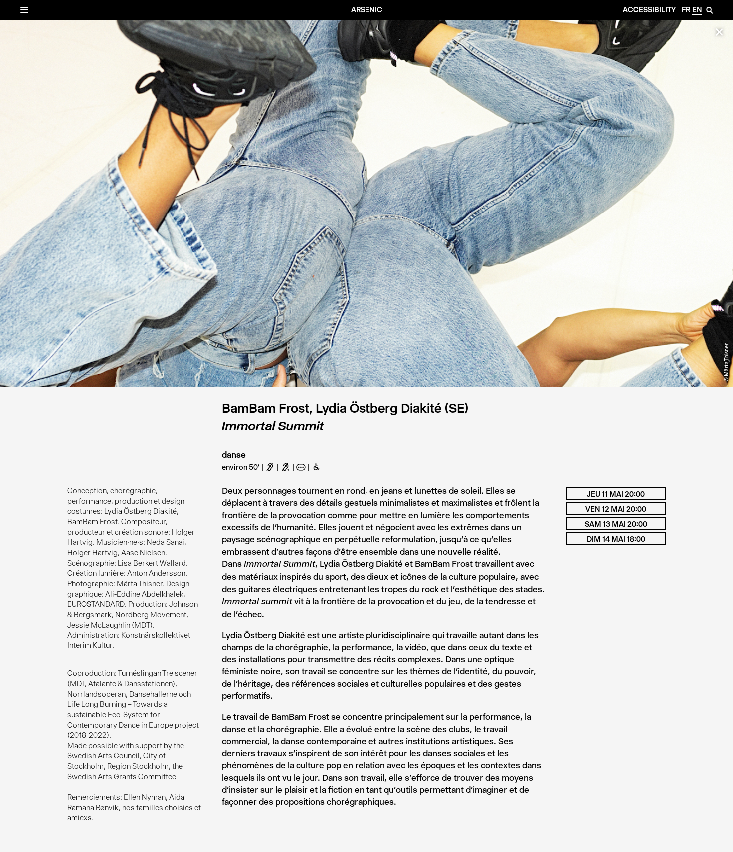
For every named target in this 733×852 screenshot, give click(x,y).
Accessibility (649, 9)
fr (686, 9)
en (697, 9)
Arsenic (366, 9)
